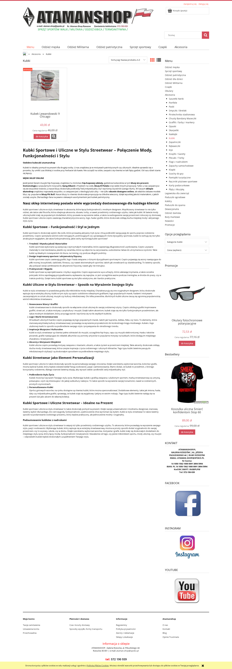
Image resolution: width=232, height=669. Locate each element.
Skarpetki (174, 130)
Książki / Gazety (177, 153)
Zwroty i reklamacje (125, 632)
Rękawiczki (174, 146)
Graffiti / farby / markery (181, 122)
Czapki (168, 86)
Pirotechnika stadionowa (182, 114)
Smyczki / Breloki (178, 110)
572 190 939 (119, 659)
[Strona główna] (88, 19)
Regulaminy (121, 625)
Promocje (170, 224)
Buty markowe (172, 216)
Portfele (173, 102)
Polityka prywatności (126, 629)
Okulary (169, 90)
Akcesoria (170, 94)
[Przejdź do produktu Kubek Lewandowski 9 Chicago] (45, 89)
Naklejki (173, 134)
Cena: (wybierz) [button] (174, 250)
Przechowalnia (29, 632)
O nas (165, 625)
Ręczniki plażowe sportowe (183, 181)
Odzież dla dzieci (174, 79)
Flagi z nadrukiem (178, 161)
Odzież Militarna (173, 82)
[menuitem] (30, 47)
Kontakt (166, 629)
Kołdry (168, 201)
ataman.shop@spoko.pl (127, 650)
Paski (171, 106)
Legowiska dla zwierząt (177, 193)
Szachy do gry (176, 173)
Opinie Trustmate (171, 637)
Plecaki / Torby (176, 157)
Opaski (172, 126)
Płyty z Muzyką (176, 189)
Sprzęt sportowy (173, 71)
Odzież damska (173, 212)
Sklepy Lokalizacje (124, 637)
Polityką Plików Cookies (98, 665)
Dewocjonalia (172, 209)
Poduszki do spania (175, 205)
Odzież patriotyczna (175, 75)
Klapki (172, 169)
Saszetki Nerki (176, 98)
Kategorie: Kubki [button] (174, 241)
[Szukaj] (205, 35)
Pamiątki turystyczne (180, 177)
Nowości (169, 220)
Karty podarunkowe (179, 185)
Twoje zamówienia (31, 625)
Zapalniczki (175, 142)
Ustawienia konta (31, 629)
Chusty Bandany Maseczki (182, 118)
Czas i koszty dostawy (79, 625)
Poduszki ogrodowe (175, 197)
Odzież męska (172, 67)
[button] (53, 136)
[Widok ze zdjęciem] (152, 60)
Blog (165, 632)
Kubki (172, 138)
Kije (171, 149)
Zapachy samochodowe (181, 165)
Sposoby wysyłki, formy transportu (85, 629)
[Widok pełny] (159, 60)
